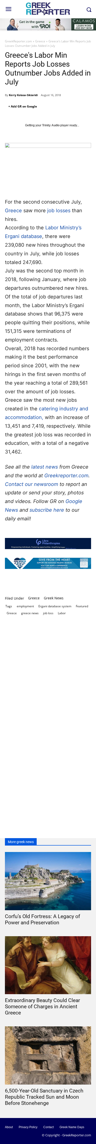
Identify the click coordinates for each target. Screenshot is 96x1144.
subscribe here (47, 510)
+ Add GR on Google (22, 106)
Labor (62, 613)
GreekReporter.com (18, 41)
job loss (48, 613)
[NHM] (48, 563)
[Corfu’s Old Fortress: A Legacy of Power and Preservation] (48, 881)
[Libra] (48, 543)
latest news (44, 467)
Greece (40, 41)
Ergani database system (54, 606)
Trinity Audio (51, 125)
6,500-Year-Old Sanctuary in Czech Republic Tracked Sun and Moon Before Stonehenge (44, 1097)
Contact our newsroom (32, 484)
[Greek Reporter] (48, 8)
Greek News (54, 598)
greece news (30, 613)
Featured (82, 606)
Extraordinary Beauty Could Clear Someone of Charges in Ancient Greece (42, 1006)
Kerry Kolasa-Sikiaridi (23, 95)
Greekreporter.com (66, 476)
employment (25, 606)
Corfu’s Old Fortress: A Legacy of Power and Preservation (42, 919)
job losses (58, 210)
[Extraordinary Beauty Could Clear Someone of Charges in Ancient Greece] (48, 965)
